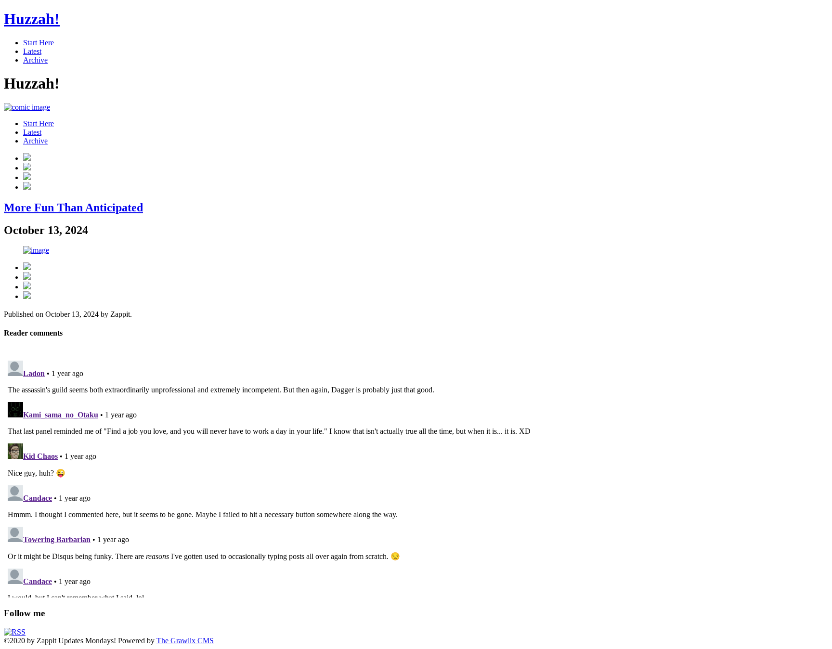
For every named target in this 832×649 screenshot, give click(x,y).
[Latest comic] (27, 187)
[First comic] (27, 158)
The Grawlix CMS (185, 640)
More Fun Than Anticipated (73, 207)
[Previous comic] (27, 168)
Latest (32, 51)
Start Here (38, 43)
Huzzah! (32, 18)
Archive (35, 60)
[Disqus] (416, 477)
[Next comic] (27, 177)
